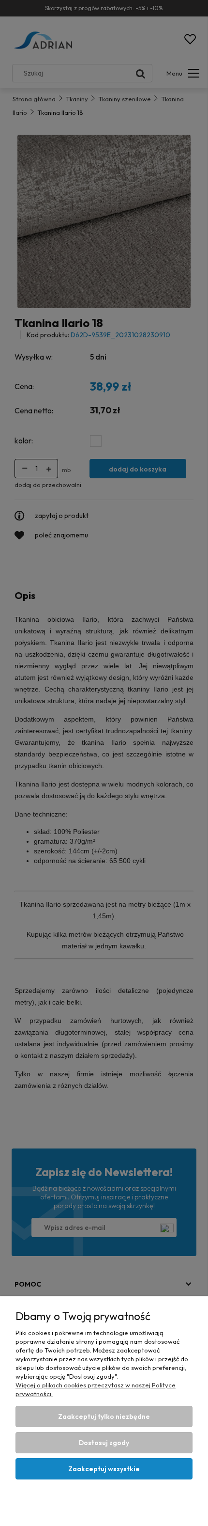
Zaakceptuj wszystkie (104, 1468)
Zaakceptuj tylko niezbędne (104, 1416)
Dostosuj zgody (104, 1442)
